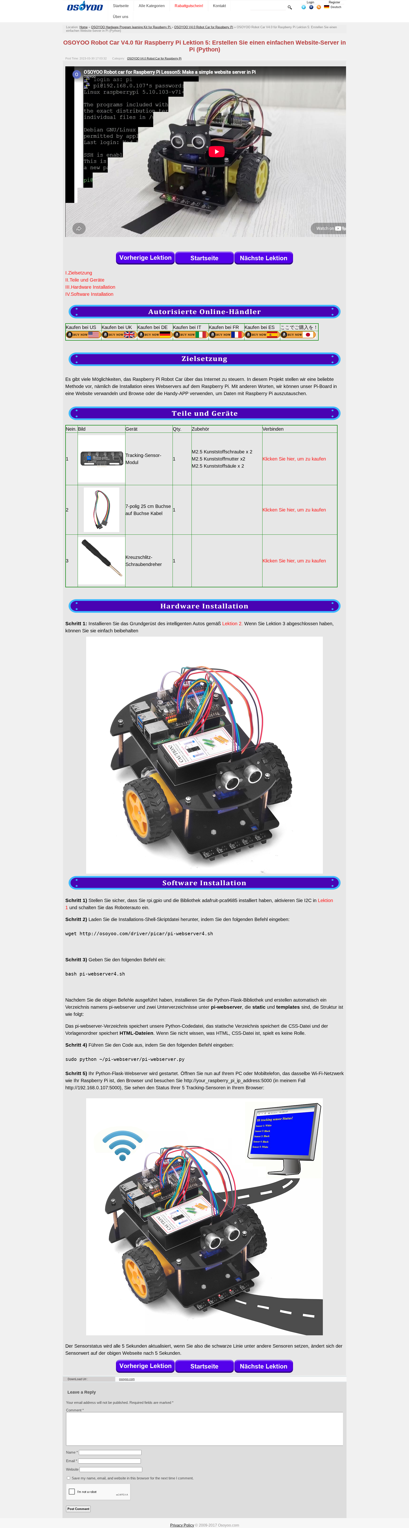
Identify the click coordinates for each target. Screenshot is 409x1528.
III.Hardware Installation (90, 287)
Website (72, 1469)
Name (72, 1452)
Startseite (121, 6)
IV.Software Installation (89, 294)
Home (84, 27)
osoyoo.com (127, 1379)
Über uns (120, 17)
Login (310, 2)
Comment (75, 1410)
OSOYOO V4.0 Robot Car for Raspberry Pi (203, 27)
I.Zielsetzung (78, 272)
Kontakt (219, 6)
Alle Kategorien (152, 6)
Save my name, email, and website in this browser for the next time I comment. (133, 1478)
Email (71, 1461)
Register (334, 2)
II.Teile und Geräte (84, 280)
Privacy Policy (182, 1525)
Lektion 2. (232, 623)
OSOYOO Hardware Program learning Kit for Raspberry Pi (131, 27)
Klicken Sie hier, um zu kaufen (294, 458)
